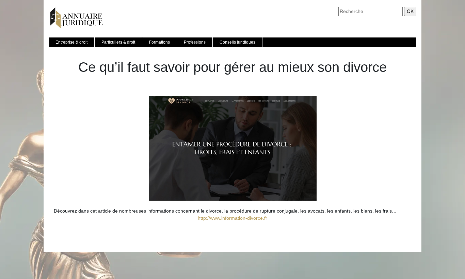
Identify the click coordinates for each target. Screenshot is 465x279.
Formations (159, 42)
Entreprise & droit (71, 42)
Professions (195, 42)
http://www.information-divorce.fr (232, 218)
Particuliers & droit (118, 42)
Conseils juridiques (237, 42)
